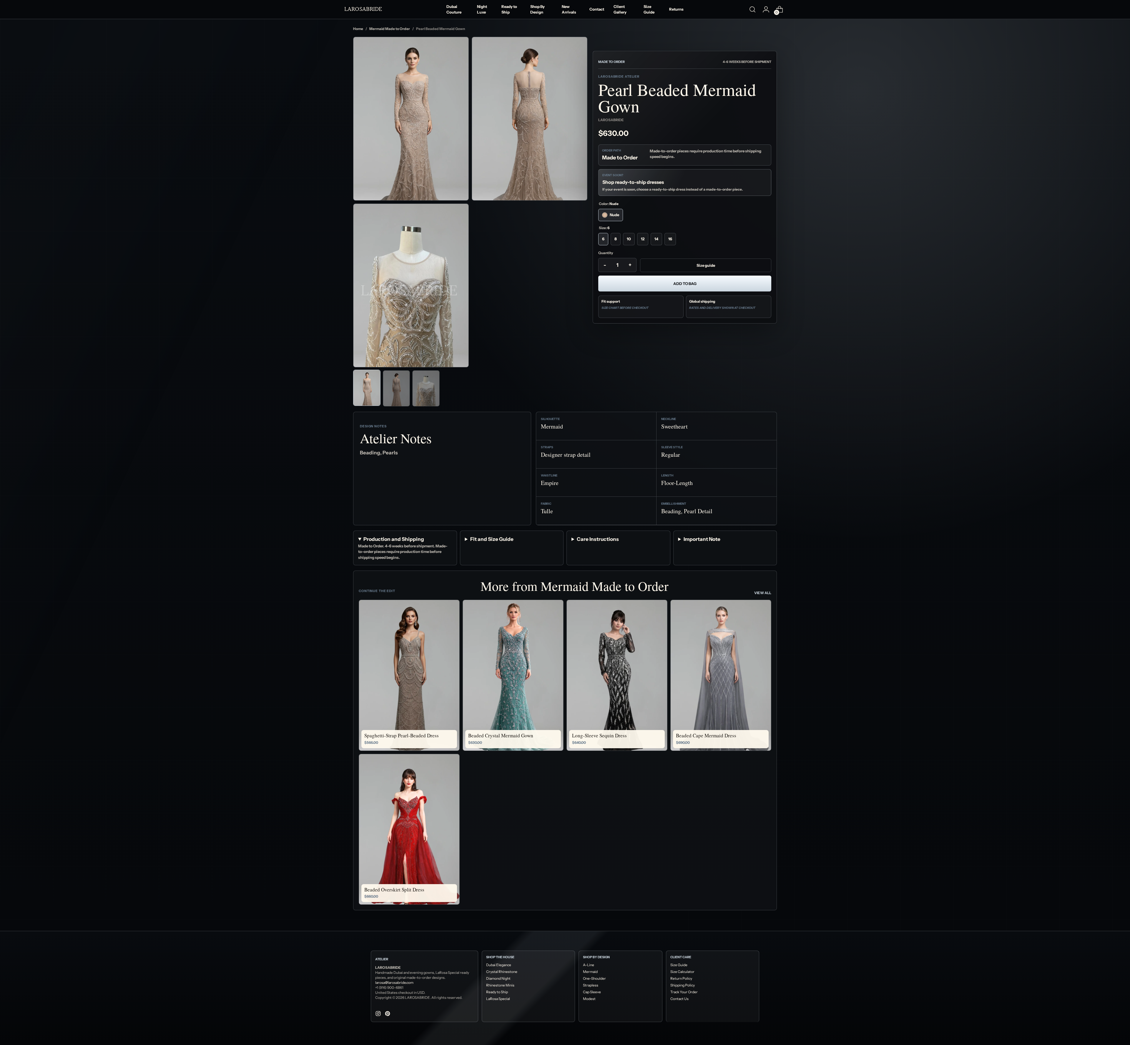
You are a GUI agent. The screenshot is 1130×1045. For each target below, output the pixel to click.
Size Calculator (682, 971)
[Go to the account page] (766, 9)
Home (358, 28)
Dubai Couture (453, 9)
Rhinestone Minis (500, 985)
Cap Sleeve (592, 992)
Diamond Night (498, 978)
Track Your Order (684, 992)
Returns (676, 9)
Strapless (590, 985)
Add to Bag (685, 283)
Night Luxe (482, 9)
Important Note (702, 539)
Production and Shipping (393, 539)
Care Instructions (598, 539)
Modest (589, 998)
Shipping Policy (682, 985)
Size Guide (649, 9)
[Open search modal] (752, 9)
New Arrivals (569, 9)
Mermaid (590, 971)
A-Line (588, 965)
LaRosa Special (498, 998)
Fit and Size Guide (492, 539)
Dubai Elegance (498, 965)
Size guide (706, 265)
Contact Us (679, 998)
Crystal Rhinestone (501, 971)
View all (762, 593)
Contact (596, 9)
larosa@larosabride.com (394, 982)
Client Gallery (620, 9)
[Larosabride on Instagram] (378, 1015)
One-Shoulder (594, 978)
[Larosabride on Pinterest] (388, 1015)
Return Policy (681, 978)
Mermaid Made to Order (389, 28)
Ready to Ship (509, 9)
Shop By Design (537, 9)
